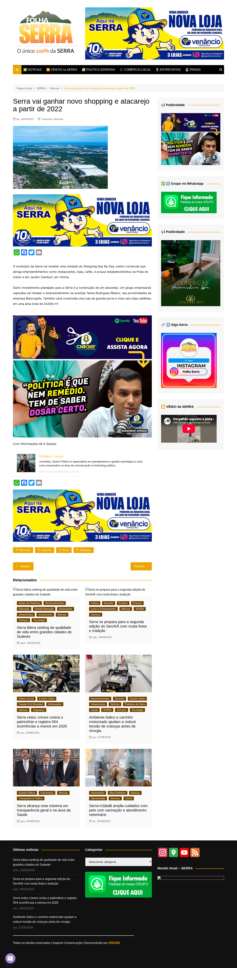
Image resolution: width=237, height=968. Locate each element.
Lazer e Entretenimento (103, 609)
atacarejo (24, 550)
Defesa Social (26, 698)
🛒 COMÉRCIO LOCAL (135, 69)
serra (65, 550)
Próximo (139, 566)
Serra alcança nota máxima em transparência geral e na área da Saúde (44, 810)
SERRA (140, 609)
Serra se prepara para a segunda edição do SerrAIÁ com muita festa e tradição (118, 626)
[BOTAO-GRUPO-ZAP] (118, 884)
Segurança (38, 710)
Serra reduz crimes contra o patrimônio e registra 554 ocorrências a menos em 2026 (42, 721)
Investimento (45, 614)
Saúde (94, 710)
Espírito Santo (46, 698)
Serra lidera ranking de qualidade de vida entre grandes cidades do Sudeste (44, 631)
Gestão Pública (27, 792)
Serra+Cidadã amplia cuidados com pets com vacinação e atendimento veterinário (118, 810)
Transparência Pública (31, 798)
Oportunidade (98, 798)
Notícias (58, 119)
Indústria (47, 119)
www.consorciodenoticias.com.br (59, 471)
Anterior (25, 566)
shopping (85, 550)
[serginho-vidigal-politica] (82, 376)
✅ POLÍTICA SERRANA (98, 69)
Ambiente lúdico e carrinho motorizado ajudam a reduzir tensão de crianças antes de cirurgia (44, 919)
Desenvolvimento (54, 603)
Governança (47, 792)
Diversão (108, 603)
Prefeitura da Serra (135, 704)
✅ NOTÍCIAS (32, 69)
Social (128, 798)
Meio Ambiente (118, 792)
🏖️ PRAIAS (193, 69)
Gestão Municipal (44, 609)
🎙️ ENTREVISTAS (168, 69)
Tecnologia (39, 620)
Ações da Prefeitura (29, 603)
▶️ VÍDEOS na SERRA (61, 69)
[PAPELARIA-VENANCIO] (154, 33)
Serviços (23, 620)
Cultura (95, 603)
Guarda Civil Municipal (31, 704)
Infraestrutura (26, 614)
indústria (46, 550)
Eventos (123, 603)
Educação (24, 609)
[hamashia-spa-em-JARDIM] (190, 272)
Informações (65, 609)
